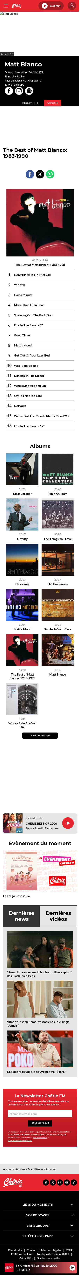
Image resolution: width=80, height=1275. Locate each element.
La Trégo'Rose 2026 (16, 896)
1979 (40, 72)
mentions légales (40, 1137)
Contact (32, 1250)
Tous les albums (40, 735)
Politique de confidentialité (53, 1254)
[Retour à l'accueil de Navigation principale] (16, 6)
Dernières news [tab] (21, 916)
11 (34, 72)
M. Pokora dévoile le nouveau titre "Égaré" (36, 1071)
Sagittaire (18, 76)
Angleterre (34, 80)
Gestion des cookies (49, 1258)
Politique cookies (21, 1254)
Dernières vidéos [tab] (58, 916)
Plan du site (15, 1250)
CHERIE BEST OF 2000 (41, 823)
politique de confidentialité (20, 1140)
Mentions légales (51, 1250)
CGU (69, 1250)
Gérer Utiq (25, 1258)
